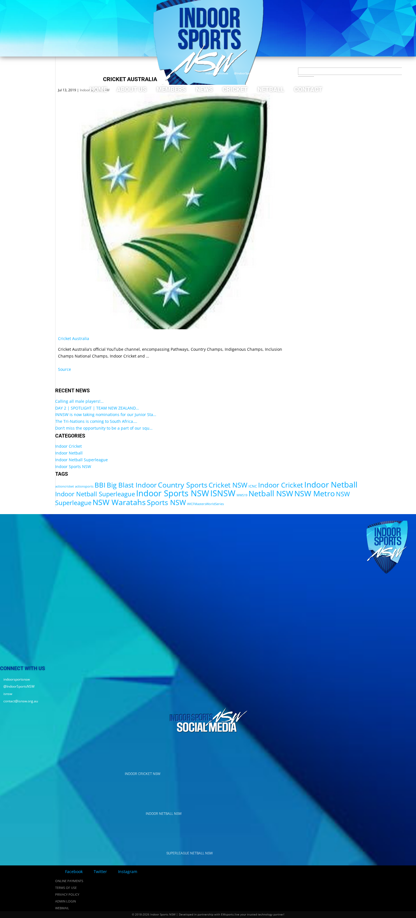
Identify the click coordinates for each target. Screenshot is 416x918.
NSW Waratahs (119, 502)
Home (98, 89)
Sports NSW (166, 502)
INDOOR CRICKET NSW (142, 774)
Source (64, 369)
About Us (132, 89)
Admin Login (65, 901)
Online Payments (69, 881)
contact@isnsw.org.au (292, 73)
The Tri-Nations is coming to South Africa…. (96, 421)
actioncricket (64, 486)
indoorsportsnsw (215, 73)
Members (171, 89)
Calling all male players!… (79, 401)
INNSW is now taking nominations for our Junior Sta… (105, 414)
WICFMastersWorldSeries (205, 504)
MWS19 (242, 495)
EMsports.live (230, 914)
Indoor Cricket (68, 446)
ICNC (252, 486)
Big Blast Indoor (132, 485)
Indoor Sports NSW (73, 466)
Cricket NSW (228, 485)
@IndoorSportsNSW (245, 73)
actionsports (84, 486)
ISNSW (222, 493)
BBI (100, 485)
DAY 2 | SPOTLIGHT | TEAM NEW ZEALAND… (97, 408)
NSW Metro (314, 493)
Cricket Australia (73, 338)
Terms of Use (66, 887)
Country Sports (182, 485)
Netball (271, 89)
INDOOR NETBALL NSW (164, 814)
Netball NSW (270, 493)
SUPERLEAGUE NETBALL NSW (189, 853)
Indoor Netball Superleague (81, 459)
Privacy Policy (67, 894)
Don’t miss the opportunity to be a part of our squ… (104, 428)
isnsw (268, 73)
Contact (308, 89)
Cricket (235, 89)
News (204, 89)
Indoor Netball (69, 453)
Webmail (62, 908)
